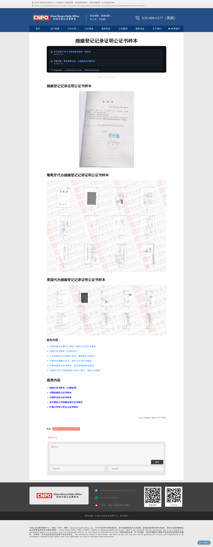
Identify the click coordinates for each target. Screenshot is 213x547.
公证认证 (72, 28)
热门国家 (55, 28)
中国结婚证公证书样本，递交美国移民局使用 (71, 365)
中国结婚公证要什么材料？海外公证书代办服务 (72, 346)
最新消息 (140, 28)
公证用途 (89, 28)
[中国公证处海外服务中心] (55, 18)
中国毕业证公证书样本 (60, 397)
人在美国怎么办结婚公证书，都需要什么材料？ (72, 356)
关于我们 (157, 28)
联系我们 (124, 516)
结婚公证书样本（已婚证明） (63, 351)
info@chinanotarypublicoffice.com (116, 490)
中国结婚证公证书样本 (60, 392)
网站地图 (89, 516)
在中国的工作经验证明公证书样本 (66, 402)
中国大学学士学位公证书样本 (63, 407)
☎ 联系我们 (174, 28)
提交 (157, 462)
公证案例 (123, 28)
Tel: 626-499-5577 (109, 498)
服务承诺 (106, 28)
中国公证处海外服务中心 (106, 516)
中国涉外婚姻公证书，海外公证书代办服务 (70, 361)
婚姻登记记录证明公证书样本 (66, 429)
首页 (38, 28)
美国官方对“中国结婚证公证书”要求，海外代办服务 (74, 370)
